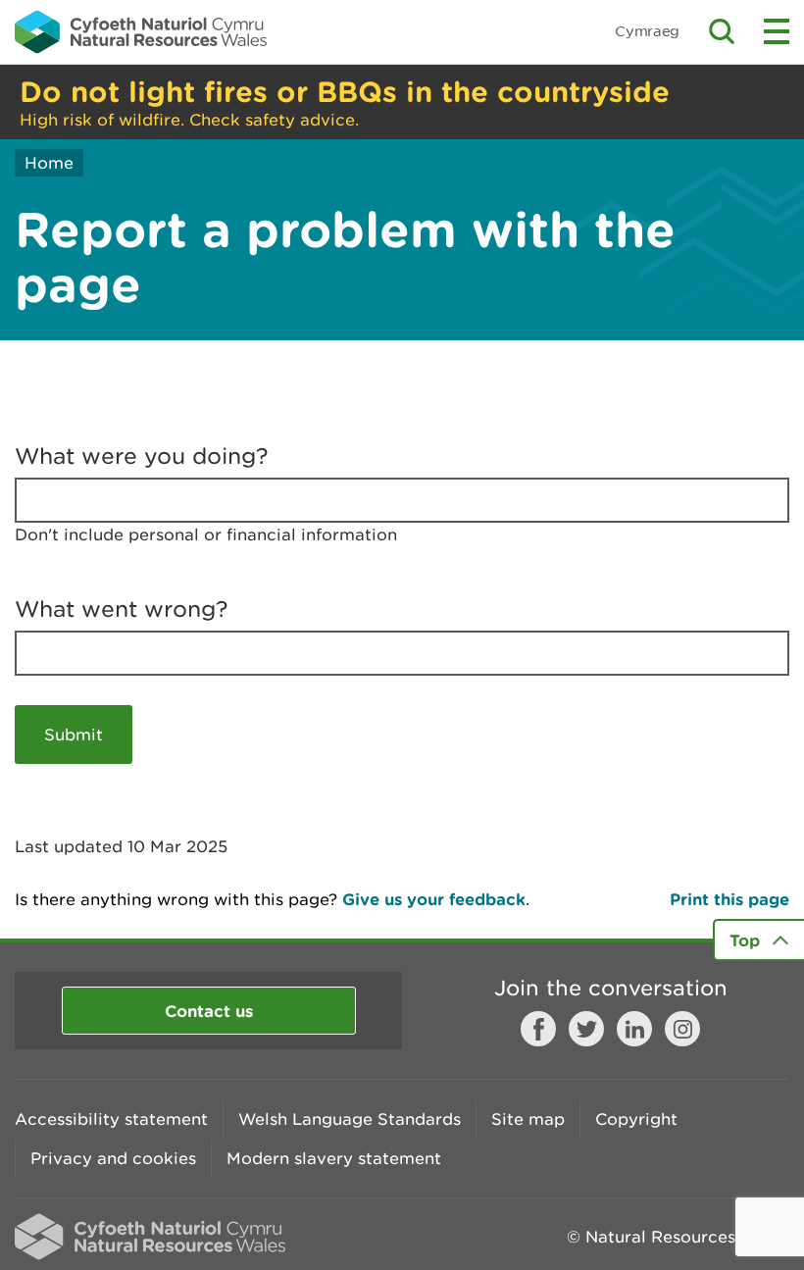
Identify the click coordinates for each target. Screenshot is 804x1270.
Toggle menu (776, 31)
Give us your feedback (434, 898)
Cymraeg (647, 31)
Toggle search (721, 31)
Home (49, 163)
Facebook (538, 1028)
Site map (528, 1119)
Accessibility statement (111, 1119)
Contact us (209, 1010)
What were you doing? (142, 456)
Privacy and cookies (113, 1158)
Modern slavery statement (333, 1158)
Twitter (586, 1028)
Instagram (682, 1028)
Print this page (729, 898)
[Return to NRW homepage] (141, 31)
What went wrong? (121, 609)
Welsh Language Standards (349, 1119)
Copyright (636, 1119)
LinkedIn (634, 1028)
